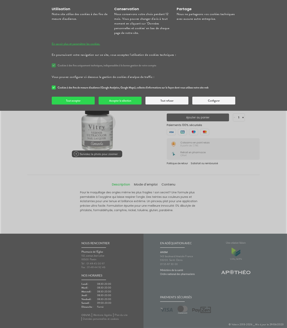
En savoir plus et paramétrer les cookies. (76, 43)
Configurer (214, 101)
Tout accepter (73, 101)
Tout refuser (167, 101)
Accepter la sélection (120, 101)
